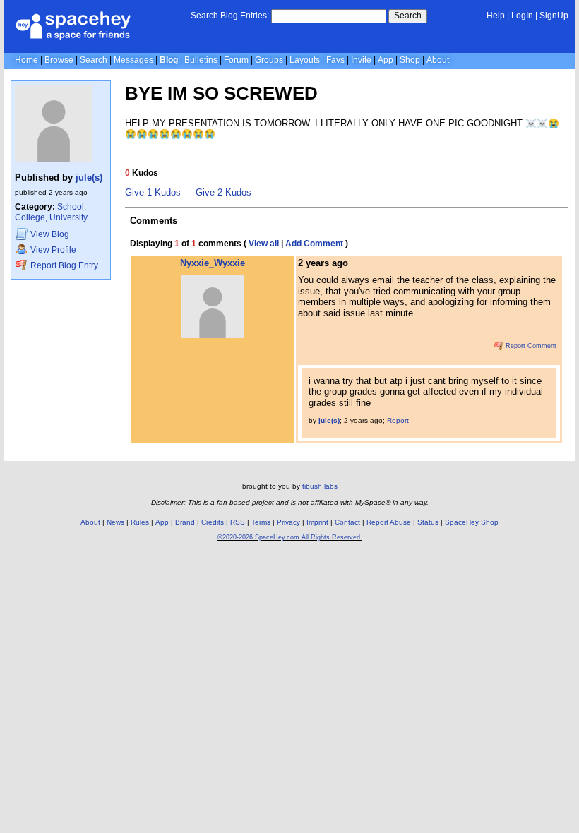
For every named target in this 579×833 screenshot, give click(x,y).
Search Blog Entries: (230, 15)
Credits (212, 522)
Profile (53, 250)
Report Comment (529, 345)
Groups (269, 60)
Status (427, 522)
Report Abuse (388, 522)
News (115, 522)
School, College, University (51, 212)
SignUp (553, 15)
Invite (361, 60)
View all (264, 243)
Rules (140, 522)
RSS (237, 522)
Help (496, 15)
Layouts (305, 60)
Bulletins (200, 60)
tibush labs (320, 486)
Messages (133, 60)
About (437, 60)
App (385, 60)
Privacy (288, 522)
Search (408, 15)
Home (26, 60)
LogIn (522, 15)
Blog (169, 60)
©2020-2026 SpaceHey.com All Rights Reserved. (289, 537)
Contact (347, 522)
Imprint (317, 522)
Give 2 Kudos (223, 193)
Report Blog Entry (63, 265)
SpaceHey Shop (472, 522)
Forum (236, 60)
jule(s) (89, 177)
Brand (185, 522)
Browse (58, 60)
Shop (410, 60)
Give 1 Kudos (153, 193)
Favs (335, 60)
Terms (260, 522)
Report (398, 420)
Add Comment (314, 243)
